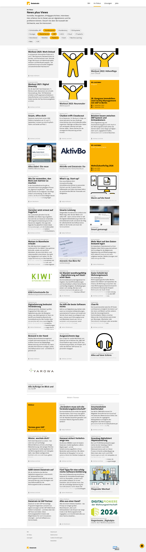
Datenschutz (54, 535)
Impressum (53, 532)
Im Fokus (29, 535)
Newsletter (53, 541)
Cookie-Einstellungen (56, 538)
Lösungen (29, 538)
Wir (28, 532)
